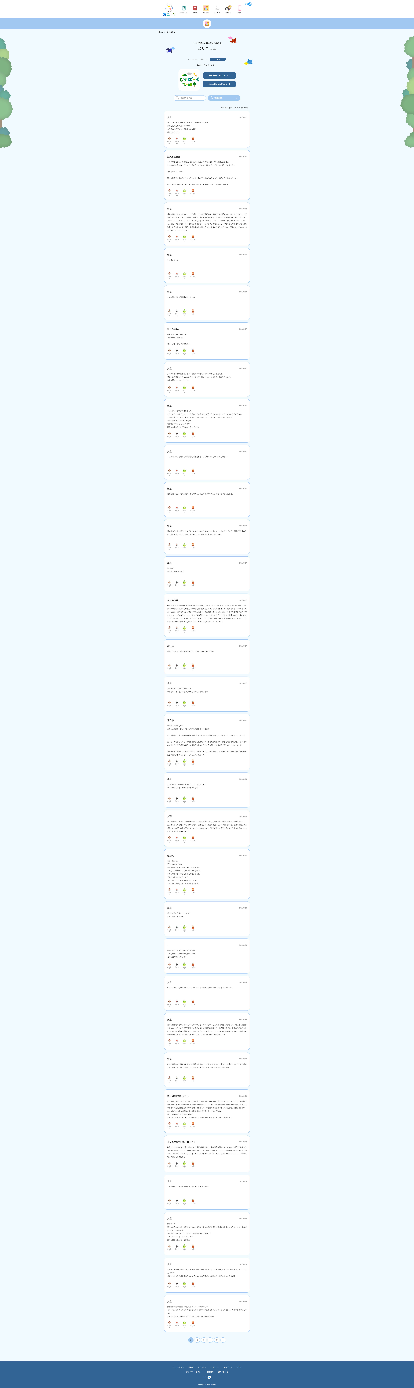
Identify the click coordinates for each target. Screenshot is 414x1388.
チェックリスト (178, 1367)
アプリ (239, 1367)
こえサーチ (215, 1367)
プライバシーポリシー (194, 1372)
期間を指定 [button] (218, 98)
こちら (217, 59)
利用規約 (210, 1372)
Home (160, 32)
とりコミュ (202, 1367)
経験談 (191, 1367)
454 (216, 1340)
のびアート (228, 1367)
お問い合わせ (223, 1372)
